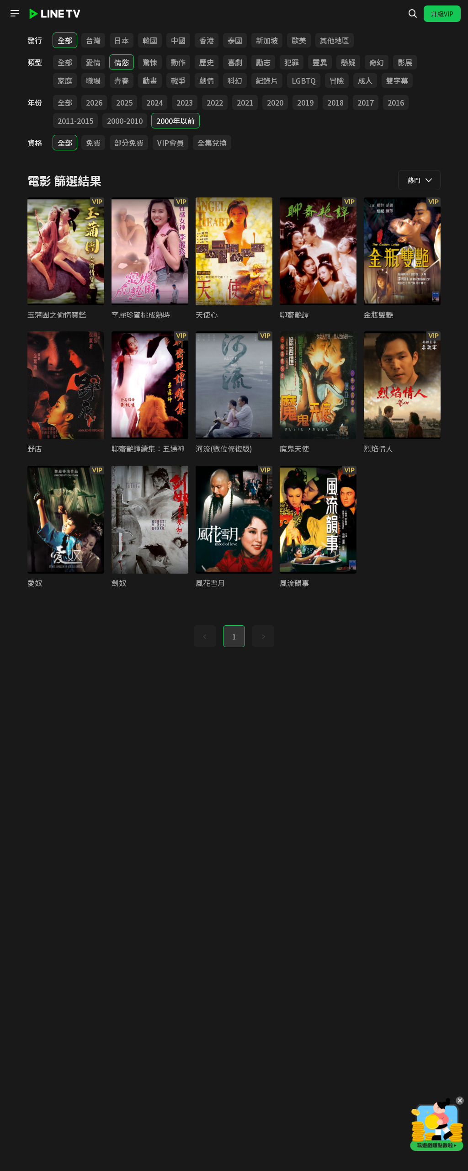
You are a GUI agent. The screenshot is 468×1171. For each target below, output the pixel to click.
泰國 (235, 40)
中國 (178, 40)
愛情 (93, 62)
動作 (178, 62)
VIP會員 (170, 142)
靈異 (320, 62)
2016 (396, 102)
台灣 (93, 40)
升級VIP (442, 13)
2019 (305, 102)
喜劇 (235, 62)
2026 (94, 102)
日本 (121, 40)
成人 (365, 80)
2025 (124, 102)
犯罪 (291, 62)
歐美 (299, 40)
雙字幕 (397, 80)
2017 (365, 102)
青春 (121, 80)
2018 (335, 102)
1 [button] (234, 636)
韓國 (150, 40)
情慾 (121, 62)
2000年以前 (175, 120)
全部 (65, 40)
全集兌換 (212, 142)
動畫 (150, 80)
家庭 (65, 80)
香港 (206, 40)
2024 (154, 102)
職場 (93, 80)
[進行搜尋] (412, 13)
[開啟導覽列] (14, 13)
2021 (245, 102)
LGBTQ (304, 80)
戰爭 (178, 80)
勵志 (263, 62)
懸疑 (348, 62)
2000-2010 (125, 120)
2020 (275, 102)
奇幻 (376, 62)
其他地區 (334, 40)
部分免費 (129, 142)
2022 (215, 102)
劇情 (206, 80)
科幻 (235, 80)
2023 (184, 102)
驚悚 (150, 62)
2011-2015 (75, 120)
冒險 (337, 80)
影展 (405, 62)
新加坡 (267, 40)
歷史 (206, 62)
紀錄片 (267, 80)
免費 (93, 142)
